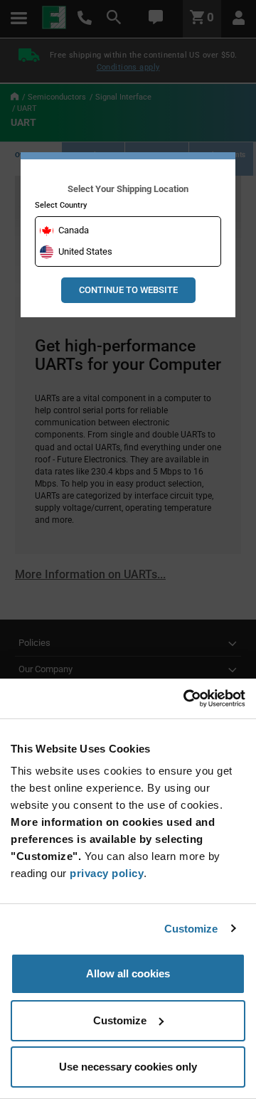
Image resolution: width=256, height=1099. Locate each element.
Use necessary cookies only (128, 1067)
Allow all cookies (128, 973)
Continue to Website (128, 290)
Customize (191, 929)
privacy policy (107, 873)
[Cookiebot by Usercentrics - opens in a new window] (184, 698)
